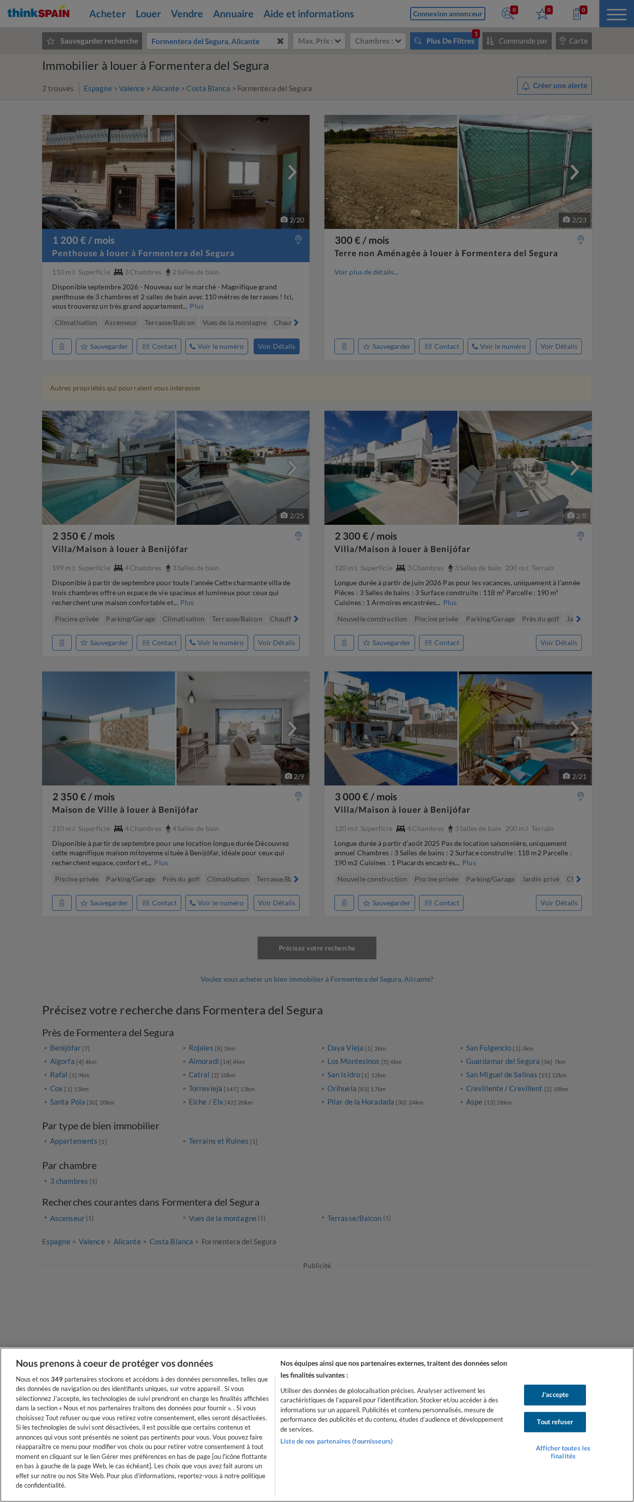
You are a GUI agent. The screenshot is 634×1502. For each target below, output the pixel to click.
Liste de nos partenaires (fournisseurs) (336, 1441)
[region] (317, 1424)
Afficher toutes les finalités (563, 1452)
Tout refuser (555, 1422)
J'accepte (555, 1394)
